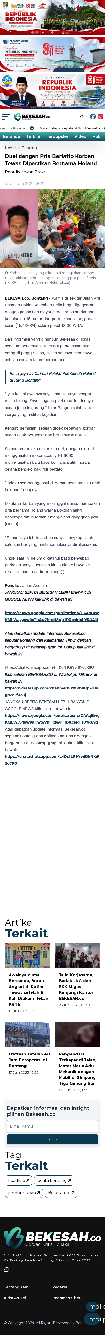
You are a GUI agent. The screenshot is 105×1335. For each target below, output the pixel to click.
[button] (61, 1315)
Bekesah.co (59, 1192)
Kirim (52, 1139)
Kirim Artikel (15, 1298)
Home (10, 148)
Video (80, 136)
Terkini (33, 136)
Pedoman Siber (66, 1298)
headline (17, 1180)
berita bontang (52, 1180)
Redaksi (59, 1287)
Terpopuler (57, 136)
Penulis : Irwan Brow (25, 172)
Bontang (29, 148)
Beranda (11, 136)
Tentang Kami (16, 1287)
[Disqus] (52, 847)
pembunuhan (22, 1192)
